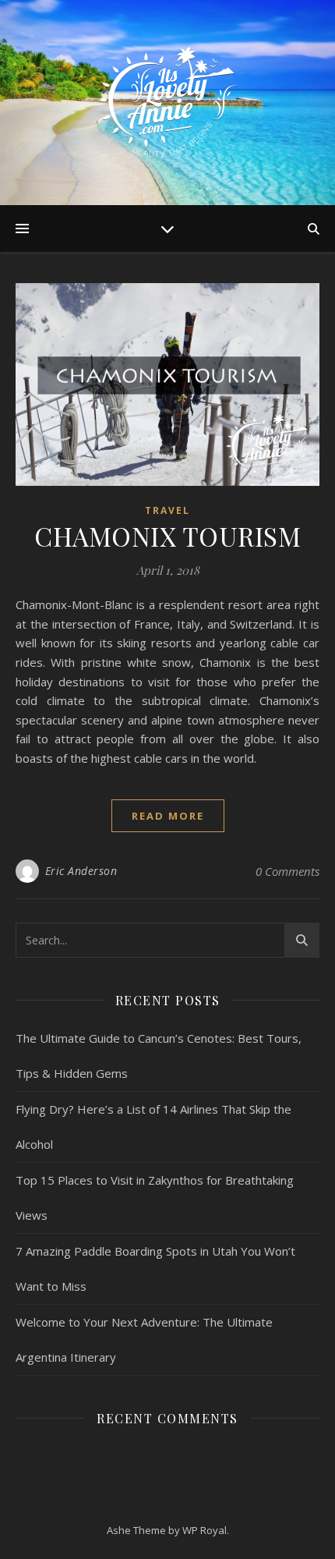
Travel (167, 510)
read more (168, 816)
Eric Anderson (81, 870)
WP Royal (204, 1530)
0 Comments (287, 871)
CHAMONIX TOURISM (167, 536)
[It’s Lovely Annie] (167, 102)
